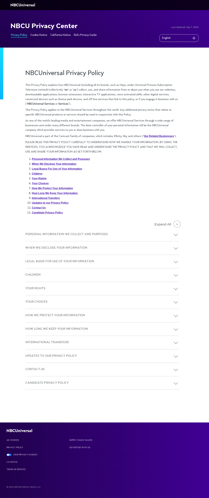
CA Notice (12, 462)
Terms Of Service (16, 470)
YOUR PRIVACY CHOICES (25, 455)
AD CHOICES (13, 440)
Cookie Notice (38, 35)
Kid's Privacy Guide (85, 35)
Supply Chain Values (80, 440)
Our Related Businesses (159, 136)
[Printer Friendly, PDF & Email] (179, 59)
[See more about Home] (23, 5)
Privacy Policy (19, 35)
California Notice (60, 35)
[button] (176, 234)
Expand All (162, 224)
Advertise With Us (79, 448)
